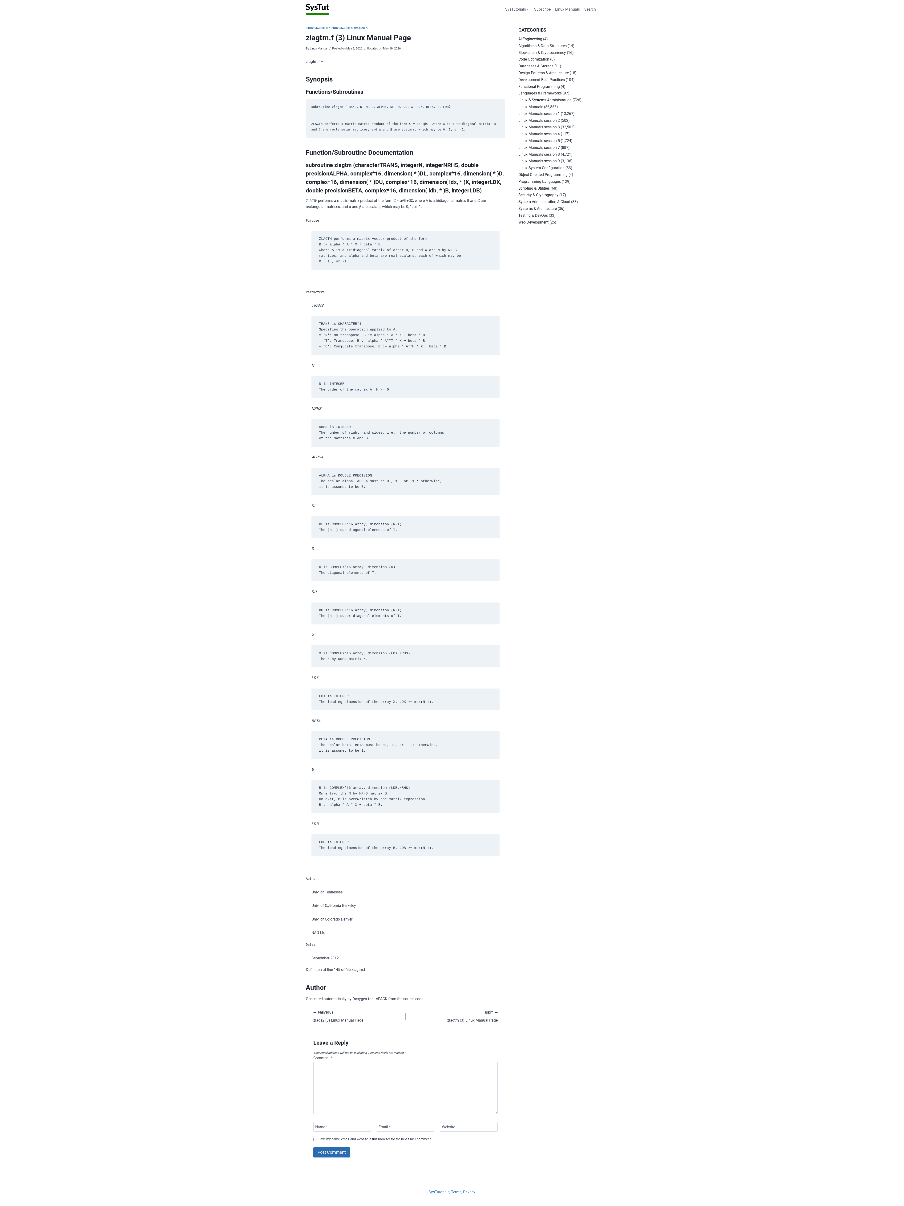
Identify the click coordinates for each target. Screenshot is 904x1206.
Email (385, 1127)
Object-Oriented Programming (543, 174)
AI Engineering (530, 39)
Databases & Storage (535, 66)
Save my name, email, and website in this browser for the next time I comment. (375, 1139)
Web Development (533, 222)
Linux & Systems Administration (545, 100)
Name (321, 1127)
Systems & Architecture (537, 208)
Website (448, 1127)
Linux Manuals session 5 (539, 141)
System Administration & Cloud (544, 202)
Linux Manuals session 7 (539, 147)
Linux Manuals (567, 9)
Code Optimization (533, 59)
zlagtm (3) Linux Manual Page (472, 1017)
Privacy (469, 1192)
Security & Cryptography (538, 195)
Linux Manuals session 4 (539, 134)
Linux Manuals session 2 (539, 120)
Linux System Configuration (541, 168)
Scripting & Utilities (534, 188)
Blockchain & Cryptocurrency (542, 52)
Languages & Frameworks (540, 93)
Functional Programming (539, 86)
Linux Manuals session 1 (539, 113)
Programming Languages (539, 181)
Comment (322, 1058)
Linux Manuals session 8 (539, 154)
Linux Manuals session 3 (349, 28)
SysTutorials (439, 1192)
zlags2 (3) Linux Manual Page (338, 1017)
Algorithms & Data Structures (542, 46)
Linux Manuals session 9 (539, 161)
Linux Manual (318, 48)
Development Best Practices (541, 79)
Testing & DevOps (533, 215)
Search (590, 9)
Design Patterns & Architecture (543, 73)
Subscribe (542, 9)
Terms (456, 1192)
